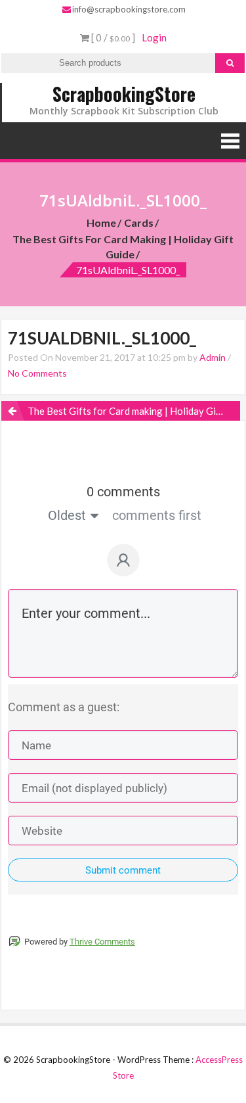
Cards (139, 222)
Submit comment (123, 870)
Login (154, 37)
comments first (156, 515)
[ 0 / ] (112, 37)
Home (101, 222)
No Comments (37, 373)
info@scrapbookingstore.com (129, 9)
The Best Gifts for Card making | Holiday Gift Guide (123, 246)
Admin (212, 357)
